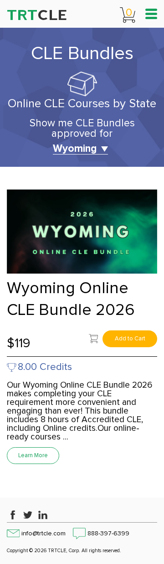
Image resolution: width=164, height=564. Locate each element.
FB (13, 515)
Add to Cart (130, 339)
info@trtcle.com (43, 533)
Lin (43, 515)
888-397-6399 (108, 533)
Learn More (33, 456)
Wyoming (75, 149)
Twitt (28, 515)
